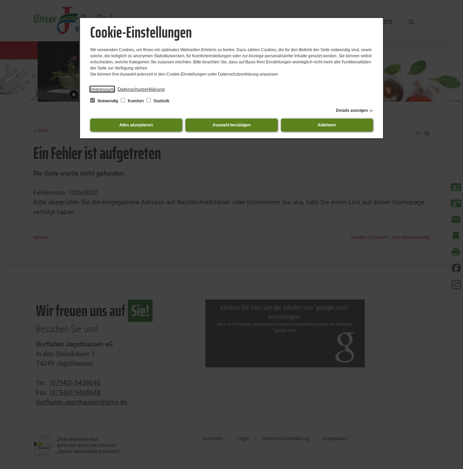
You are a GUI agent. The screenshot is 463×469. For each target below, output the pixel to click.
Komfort (136, 101)
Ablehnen (327, 125)
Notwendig (108, 101)
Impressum (102, 89)
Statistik (161, 101)
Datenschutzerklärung (141, 89)
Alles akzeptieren (136, 125)
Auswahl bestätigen (231, 125)
